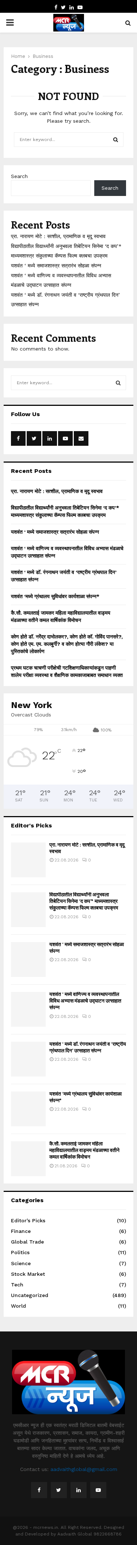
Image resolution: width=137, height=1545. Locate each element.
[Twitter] (59, 1490)
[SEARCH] (118, 382)
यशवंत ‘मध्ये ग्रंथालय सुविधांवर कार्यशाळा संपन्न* (55, 596)
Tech (17, 1285)
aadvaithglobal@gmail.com (83, 1469)
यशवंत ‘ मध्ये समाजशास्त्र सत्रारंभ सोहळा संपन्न (56, 265)
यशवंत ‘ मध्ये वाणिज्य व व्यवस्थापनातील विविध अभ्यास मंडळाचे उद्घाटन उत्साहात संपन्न (85, 1000)
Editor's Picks (28, 1220)
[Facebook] (39, 1490)
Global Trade (27, 1242)
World (18, 1306)
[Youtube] (98, 1490)
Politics (20, 1252)
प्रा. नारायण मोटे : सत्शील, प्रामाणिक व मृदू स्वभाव (58, 236)
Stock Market (28, 1274)
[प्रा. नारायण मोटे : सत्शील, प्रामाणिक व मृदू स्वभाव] (28, 859)
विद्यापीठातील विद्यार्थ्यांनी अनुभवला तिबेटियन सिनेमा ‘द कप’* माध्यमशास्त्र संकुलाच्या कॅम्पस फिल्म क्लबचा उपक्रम (83, 901)
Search (19, 176)
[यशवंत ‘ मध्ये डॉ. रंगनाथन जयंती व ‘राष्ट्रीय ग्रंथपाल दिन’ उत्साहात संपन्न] (28, 1059)
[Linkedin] (79, 1490)
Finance (21, 1231)
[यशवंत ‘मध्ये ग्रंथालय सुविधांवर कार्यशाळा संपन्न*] (28, 1109)
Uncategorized (29, 1295)
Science (21, 1263)
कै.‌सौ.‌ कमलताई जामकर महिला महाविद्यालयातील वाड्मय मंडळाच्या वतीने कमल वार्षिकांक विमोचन (84, 1150)
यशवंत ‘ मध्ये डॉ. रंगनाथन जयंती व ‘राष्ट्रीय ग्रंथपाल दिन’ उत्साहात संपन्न (87, 1047)
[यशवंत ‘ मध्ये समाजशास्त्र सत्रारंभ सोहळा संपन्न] (28, 959)
